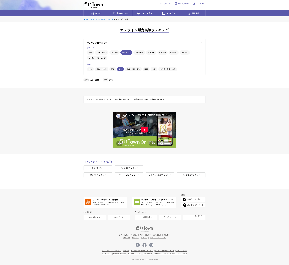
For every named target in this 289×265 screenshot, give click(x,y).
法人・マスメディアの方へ (111, 251)
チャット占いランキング (129, 175)
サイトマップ (106, 254)
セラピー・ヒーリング (97, 58)
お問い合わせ (147, 254)
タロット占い (102, 52)
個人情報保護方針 (119, 254)
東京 (120, 69)
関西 (146, 69)
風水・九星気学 (145, 235)
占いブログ (118, 217)
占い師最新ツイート (195, 205)
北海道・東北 (102, 69)
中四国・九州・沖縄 (167, 69)
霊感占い (184, 52)
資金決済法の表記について (164, 251)
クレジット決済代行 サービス (194, 217)
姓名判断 (151, 52)
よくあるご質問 (181, 251)
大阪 (154, 69)
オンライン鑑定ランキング (160, 175)
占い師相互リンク (134, 254)
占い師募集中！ (146, 217)
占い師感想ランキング (129, 168)
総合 (90, 52)
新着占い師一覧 (193, 199)
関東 (112, 69)
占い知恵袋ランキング (191, 175)
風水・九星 (126, 52)
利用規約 (126, 251)
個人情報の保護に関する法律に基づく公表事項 (170, 254)
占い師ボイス (94, 217)
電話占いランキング (98, 175)
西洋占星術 (139, 52)
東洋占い (162, 52)
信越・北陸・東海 (133, 69)
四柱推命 (114, 52)
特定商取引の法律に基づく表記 (142, 251)
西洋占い (173, 52)
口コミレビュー (98, 168)
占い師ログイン (170, 217)
